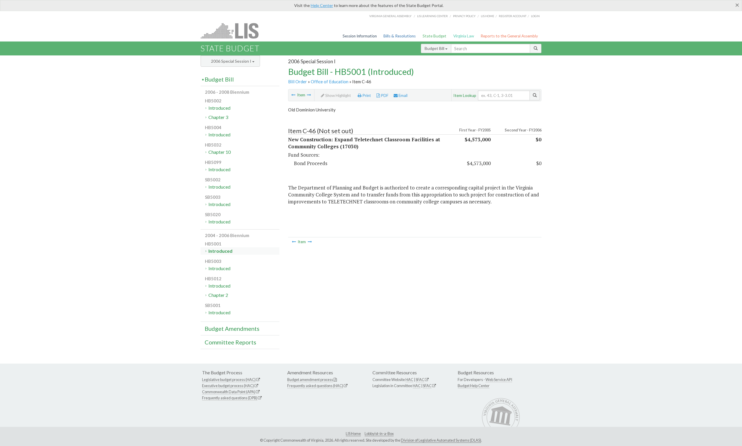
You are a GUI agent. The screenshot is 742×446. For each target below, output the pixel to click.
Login (535, 16)
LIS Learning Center (432, 16)
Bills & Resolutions (399, 36)
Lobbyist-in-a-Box (379, 433)
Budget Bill (435, 48)
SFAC (420, 379)
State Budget (434, 36)
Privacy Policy (464, 16)
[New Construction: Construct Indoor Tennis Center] (309, 95)
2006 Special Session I (231, 61)
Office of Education (329, 81)
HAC (409, 379)
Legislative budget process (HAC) (229, 379)
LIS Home (353, 433)
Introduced (219, 108)
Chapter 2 (218, 295)
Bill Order (297, 81)
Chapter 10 (219, 152)
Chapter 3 (218, 117)
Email (403, 95)
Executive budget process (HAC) (228, 385)
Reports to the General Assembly (509, 36)
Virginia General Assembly (390, 16)
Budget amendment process (310, 379)
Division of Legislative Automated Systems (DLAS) (441, 440)
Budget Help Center (474, 385)
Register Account (512, 16)
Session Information (360, 36)
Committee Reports (230, 342)
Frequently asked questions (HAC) (315, 385)
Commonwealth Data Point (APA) (228, 391)
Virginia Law (463, 36)
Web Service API (498, 379)
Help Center (322, 5)
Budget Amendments (232, 328)
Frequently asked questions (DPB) (229, 398)
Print (366, 95)
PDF (384, 95)
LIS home (487, 16)
